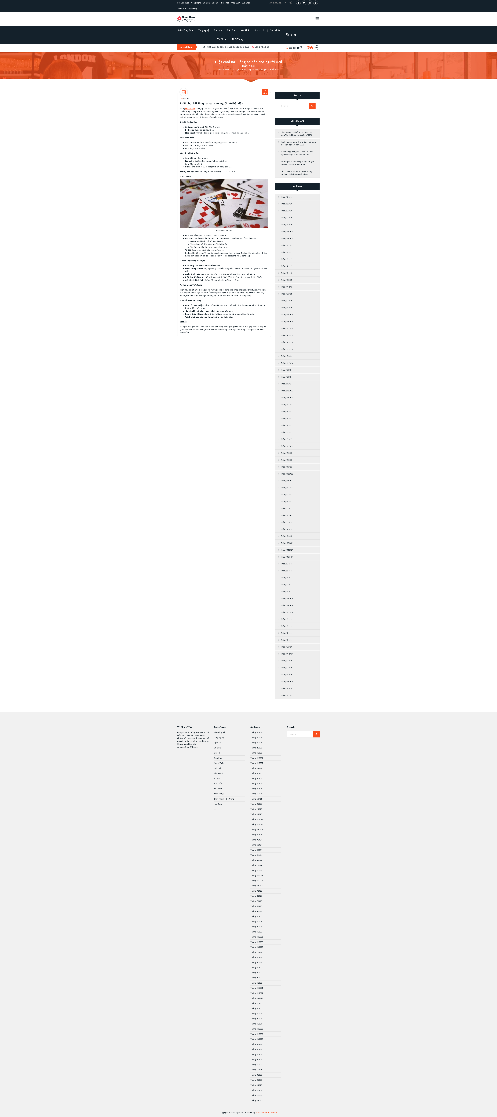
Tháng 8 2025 (286, 259)
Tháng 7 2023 (286, 425)
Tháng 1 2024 (287, 384)
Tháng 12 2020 (287, 598)
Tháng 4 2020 (287, 654)
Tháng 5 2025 (286, 280)
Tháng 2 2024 (287, 377)
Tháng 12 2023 (287, 391)
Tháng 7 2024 (287, 342)
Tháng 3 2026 (286, 211)
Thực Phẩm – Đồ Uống (224, 799)
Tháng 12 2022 (287, 474)
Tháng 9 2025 (286, 252)
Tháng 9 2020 (287, 619)
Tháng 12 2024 (287, 314)
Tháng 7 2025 (286, 266)
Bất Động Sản (183, 3)
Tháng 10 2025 (287, 245)
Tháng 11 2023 (287, 397)
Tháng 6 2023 (286, 432)
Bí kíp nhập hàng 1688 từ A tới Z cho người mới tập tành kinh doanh (297, 153)
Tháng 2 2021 (286, 584)
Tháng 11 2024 (287, 321)
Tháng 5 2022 (286, 508)
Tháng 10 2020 (287, 612)
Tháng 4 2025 (287, 287)
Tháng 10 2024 (287, 328)
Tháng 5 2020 (286, 647)
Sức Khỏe (246, 3)
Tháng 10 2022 (287, 488)
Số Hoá (217, 778)
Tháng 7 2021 (286, 564)
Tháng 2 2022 (286, 529)
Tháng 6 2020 (287, 640)
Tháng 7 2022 (286, 494)
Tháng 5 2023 (286, 439)
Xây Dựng (218, 804)
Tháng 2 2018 (286, 688)
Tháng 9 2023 (286, 411)
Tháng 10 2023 (287, 404)
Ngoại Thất (219, 763)
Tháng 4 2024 (287, 363)
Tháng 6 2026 (287, 197)
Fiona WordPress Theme (266, 1112)
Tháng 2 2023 (286, 460)
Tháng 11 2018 (287, 681)
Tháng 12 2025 (287, 231)
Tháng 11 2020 (287, 605)
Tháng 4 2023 (287, 446)
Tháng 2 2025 (286, 301)
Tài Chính (181, 9)
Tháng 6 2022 (286, 501)
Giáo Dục (215, 3)
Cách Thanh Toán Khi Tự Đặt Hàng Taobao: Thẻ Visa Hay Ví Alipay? (296, 173)
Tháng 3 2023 (286, 453)
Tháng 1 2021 (286, 591)
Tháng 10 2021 (287, 557)
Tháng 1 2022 (286, 536)
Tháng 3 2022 (286, 522)
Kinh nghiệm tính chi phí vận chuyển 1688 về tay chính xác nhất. (297, 163)
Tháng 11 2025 (287, 238)
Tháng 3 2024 (287, 370)
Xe (215, 809)
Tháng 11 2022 (287, 481)
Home (221, 69)
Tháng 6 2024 (287, 349)
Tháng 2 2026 (286, 217)
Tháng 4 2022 (287, 515)
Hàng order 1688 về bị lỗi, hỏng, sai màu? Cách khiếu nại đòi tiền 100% (296, 133)
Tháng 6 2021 (286, 571)
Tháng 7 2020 (287, 633)
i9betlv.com (190, 108)
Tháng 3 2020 (286, 661)
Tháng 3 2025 (286, 294)
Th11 (265, 92)
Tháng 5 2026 (286, 204)
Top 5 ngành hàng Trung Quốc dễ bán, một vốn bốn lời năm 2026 (298, 143)
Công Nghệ (196, 3)
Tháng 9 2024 (287, 335)
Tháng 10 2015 (287, 695)
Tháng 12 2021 (287, 543)
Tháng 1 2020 (286, 674)
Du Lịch (206, 3)
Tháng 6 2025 (286, 273)
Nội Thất (225, 3)
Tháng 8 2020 (287, 626)
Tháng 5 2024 (287, 356)
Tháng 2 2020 (286, 668)
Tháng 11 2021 (287, 550)
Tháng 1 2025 (286, 308)
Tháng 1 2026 (286, 224)
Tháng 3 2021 (286, 577)
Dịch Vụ (217, 742)
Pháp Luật (235, 3)
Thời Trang (192, 9)
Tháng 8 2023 (286, 418)
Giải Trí (229, 69)
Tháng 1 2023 (286, 467)
